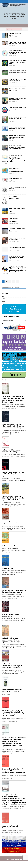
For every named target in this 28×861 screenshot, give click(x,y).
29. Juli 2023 (12, 130)
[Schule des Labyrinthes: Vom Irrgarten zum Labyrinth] (14, 681)
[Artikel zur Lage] (5, 53)
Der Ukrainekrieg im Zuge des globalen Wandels (17, 98)
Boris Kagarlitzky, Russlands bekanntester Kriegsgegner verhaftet (17, 137)
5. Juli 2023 (5, 163)
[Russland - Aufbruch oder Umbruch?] (14, 818)
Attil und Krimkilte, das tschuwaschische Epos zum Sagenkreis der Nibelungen (11, 640)
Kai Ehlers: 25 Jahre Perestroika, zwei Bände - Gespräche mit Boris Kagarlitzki (13, 474)
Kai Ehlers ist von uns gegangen (15, 34)
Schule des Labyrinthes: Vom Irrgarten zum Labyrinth (12, 690)
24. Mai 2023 (12, 190)
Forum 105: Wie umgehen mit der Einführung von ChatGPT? (17, 127)
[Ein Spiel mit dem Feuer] (14, 537)
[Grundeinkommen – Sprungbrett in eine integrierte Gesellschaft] (14, 582)
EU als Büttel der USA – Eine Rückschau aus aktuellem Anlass (16, 257)
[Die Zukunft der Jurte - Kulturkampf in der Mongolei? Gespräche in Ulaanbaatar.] (14, 655)
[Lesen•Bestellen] (11, 408)
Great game (5, 293)
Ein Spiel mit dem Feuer (10, 546)
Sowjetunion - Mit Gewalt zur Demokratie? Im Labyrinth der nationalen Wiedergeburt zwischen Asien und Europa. (14, 713)
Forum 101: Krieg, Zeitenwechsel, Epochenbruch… (13, 220)
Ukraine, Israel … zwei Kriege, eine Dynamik (17, 89)
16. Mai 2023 (12, 200)
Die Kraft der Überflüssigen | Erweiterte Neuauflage (12, 451)
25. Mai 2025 (12, 45)
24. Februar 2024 (13, 82)
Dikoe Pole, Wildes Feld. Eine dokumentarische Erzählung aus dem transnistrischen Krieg (13, 426)
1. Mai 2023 (12, 213)
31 (13, 281)
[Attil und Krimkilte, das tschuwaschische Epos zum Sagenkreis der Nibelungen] (14, 630)
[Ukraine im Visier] (14, 560)
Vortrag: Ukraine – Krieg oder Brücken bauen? (17, 238)
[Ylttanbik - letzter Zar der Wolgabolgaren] (14, 606)
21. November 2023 (14, 92)
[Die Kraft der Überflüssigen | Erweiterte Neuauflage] (14, 442)
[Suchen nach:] (14, 29)
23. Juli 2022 (5, 273)
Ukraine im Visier (8, 568)
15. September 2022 (14, 260)
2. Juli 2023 (12, 173)
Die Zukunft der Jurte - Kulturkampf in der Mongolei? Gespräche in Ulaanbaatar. (12, 666)
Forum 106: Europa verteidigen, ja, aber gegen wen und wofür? (17, 108)
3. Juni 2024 (12, 74)
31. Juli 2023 (12, 121)
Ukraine (3, 298)
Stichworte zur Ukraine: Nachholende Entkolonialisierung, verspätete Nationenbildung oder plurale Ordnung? (13, 158)
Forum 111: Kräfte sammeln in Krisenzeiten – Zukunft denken (17, 71)
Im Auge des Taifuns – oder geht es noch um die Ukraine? (17, 229)
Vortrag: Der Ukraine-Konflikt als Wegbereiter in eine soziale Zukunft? (17, 210)
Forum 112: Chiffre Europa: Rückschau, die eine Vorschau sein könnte (17, 52)
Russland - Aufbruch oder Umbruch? (10, 827)
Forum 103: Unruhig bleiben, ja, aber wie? (17, 187)
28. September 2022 (14, 241)
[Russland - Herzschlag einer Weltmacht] (14, 513)
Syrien (3, 301)
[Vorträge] (5, 211)
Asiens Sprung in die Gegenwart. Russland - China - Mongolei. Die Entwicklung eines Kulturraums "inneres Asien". (13, 399)
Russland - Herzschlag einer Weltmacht (11, 523)
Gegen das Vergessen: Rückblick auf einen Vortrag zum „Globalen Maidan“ (17, 147)
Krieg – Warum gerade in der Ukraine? (17, 248)
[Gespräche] (5, 119)
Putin (3, 296)
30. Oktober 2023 (13, 101)
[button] (26, 1)
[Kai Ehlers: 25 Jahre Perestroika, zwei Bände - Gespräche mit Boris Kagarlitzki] (14, 464)
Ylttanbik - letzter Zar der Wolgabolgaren (11, 615)
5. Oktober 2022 (13, 231)
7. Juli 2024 (12, 65)
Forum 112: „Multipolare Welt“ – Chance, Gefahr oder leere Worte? (17, 62)
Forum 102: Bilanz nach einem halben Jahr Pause (17, 197)
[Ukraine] (5, 147)
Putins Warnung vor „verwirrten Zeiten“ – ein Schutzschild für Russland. (16, 170)
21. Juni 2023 (12, 181)
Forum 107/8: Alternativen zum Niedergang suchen (17, 80)
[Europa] (5, 43)
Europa (3, 291)
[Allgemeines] (5, 35)
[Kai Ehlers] (14, 6)
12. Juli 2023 (5, 150)
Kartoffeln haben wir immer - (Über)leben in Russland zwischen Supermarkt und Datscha (13, 498)
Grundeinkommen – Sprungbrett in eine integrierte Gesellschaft (14, 591)
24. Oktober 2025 (13, 36)
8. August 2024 (13, 55)
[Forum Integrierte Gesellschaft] (5, 72)
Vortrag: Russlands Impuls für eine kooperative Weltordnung (17, 42)
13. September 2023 (14, 110)
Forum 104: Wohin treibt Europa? (15, 179)
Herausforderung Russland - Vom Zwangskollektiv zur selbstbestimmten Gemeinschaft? (13, 771)
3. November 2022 (14, 223)
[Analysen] (5, 157)
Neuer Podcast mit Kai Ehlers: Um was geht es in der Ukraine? (17, 118)
